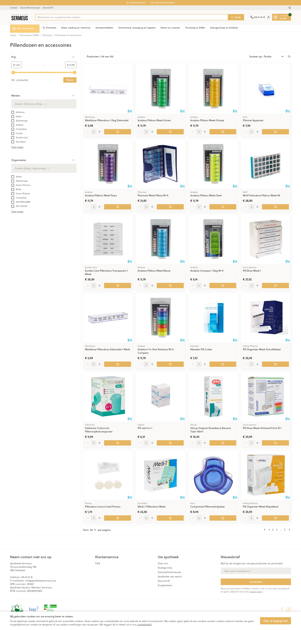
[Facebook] (282, 609)
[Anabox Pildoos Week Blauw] (161, 239)
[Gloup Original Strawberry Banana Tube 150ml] (213, 396)
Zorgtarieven (165, 585)
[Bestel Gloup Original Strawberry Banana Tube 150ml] (222, 443)
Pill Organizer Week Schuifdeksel (262, 349)
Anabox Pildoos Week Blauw (154, 270)
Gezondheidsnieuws (30, 7)
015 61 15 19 (26, 577)
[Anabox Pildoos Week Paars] (108, 164)
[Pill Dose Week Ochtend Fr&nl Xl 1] (266, 396)
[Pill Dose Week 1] (266, 239)
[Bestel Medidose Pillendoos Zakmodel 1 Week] (117, 364)
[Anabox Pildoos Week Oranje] (213, 89)
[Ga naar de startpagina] (19, 17)
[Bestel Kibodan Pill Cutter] (222, 364)
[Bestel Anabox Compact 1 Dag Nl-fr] (222, 285)
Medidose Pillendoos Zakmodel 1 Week (107, 349)
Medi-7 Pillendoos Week (151, 506)
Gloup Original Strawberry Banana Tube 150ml (210, 429)
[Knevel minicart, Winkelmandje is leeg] (275, 17)
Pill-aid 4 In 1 (145, 428)
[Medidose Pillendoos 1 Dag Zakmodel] (108, 89)
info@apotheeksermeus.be (40, 580)
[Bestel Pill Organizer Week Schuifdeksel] (275, 364)
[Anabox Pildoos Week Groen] (161, 89)
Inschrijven (256, 582)
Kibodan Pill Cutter (201, 349)
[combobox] (131, 17)
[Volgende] (289, 529)
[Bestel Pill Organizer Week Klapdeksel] (275, 518)
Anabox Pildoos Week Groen (154, 120)
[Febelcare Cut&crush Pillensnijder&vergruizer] (108, 396)
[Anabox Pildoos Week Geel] (213, 164)
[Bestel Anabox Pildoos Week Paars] (117, 206)
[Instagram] (288, 609)
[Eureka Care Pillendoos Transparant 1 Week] (108, 239)
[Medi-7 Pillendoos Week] (161, 475)
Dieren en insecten (170, 27)
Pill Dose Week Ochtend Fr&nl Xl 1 (262, 428)
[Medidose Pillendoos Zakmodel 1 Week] (108, 318)
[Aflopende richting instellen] (289, 56)
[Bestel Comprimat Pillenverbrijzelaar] (222, 518)
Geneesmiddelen (104, 27)
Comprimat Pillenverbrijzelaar (207, 506)
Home (13, 35)
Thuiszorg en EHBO (195, 27)
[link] (265, 529)
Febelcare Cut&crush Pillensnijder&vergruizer (99, 429)
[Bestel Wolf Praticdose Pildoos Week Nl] (275, 206)
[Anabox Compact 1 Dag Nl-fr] (213, 239)
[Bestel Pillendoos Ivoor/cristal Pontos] (117, 518)
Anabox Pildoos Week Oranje (207, 120)
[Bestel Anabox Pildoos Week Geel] (222, 206)
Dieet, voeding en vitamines (75, 27)
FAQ (97, 563)
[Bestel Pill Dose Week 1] (275, 285)
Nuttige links (165, 567)
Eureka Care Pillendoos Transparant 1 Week (106, 272)
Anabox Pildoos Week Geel (206, 195)
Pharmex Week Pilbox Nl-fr (153, 195)
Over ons (163, 563)
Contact (14, 7)
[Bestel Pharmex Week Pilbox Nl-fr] (170, 206)
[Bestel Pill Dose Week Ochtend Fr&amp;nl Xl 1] (275, 443)
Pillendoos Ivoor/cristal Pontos (102, 506)
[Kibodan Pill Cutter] (213, 318)
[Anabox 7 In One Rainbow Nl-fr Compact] (161, 318)
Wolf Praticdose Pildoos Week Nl (261, 195)
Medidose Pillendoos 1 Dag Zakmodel (106, 120)
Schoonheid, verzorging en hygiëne (137, 27)
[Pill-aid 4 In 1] (161, 396)
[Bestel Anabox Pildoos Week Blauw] (170, 285)
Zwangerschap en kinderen (224, 27)
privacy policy (255, 591)
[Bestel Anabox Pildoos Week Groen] (170, 131)
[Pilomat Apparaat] (266, 89)
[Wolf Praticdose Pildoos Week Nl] (266, 164)
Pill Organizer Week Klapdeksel (260, 506)
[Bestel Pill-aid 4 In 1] (170, 443)
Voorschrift (48, 7)
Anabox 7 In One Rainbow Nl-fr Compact (156, 351)
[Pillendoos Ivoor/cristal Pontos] (108, 475)
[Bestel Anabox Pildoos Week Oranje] (222, 131)
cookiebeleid (144, 624)
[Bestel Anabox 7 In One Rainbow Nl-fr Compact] (170, 364)
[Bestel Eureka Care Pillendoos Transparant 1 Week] (117, 285)
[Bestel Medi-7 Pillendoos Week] (170, 518)
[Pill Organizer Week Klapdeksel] (266, 475)
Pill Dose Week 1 (252, 270)
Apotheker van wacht (170, 576)
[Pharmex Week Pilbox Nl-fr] (161, 164)
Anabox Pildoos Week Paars (101, 195)
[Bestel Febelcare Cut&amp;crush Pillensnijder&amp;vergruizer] (117, 443)
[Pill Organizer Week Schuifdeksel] (266, 318)
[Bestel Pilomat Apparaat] (275, 131)
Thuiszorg (47, 35)
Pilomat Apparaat (253, 120)
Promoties (51, 27)
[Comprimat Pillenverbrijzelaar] (213, 475)
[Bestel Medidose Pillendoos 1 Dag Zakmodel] (117, 131)
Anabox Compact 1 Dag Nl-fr (207, 270)
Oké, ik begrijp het (275, 621)
